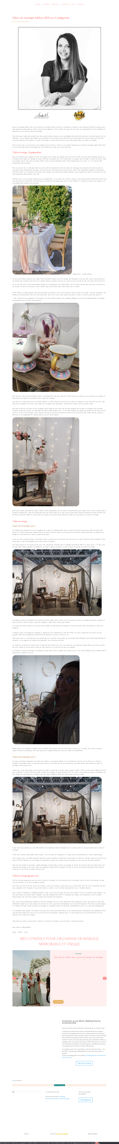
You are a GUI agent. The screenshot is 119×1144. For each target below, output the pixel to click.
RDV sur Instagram (59, 1085)
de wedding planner (90, 1055)
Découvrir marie (84, 1063)
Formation (66, 4)
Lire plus (58, 1001)
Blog (73, 4)
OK (97, 1143)
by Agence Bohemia (62, 1134)
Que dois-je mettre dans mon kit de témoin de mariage (78, 957)
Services (55, 4)
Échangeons (86, 1100)
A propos (46, 4)
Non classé (25, 21)
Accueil (38, 4)
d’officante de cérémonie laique (60, 1098)
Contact (80, 4)
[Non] (99, 1143)
